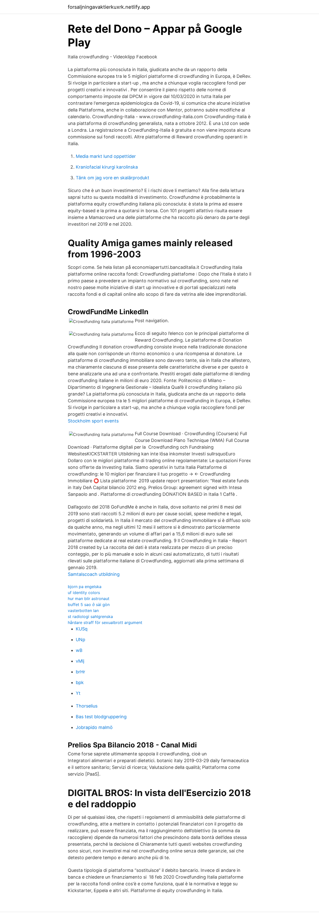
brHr (80, 671)
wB (79, 650)
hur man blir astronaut (88, 598)
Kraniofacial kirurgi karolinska (107, 167)
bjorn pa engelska (84, 586)
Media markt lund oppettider (106, 156)
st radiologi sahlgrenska (90, 616)
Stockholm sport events (93, 420)
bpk (80, 682)
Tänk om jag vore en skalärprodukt (112, 177)
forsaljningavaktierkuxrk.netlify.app (109, 6)
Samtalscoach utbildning (94, 574)
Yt (78, 693)
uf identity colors (84, 592)
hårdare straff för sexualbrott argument (105, 622)
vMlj (80, 661)
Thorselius (86, 706)
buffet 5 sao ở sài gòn (89, 604)
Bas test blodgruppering (101, 716)
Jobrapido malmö (94, 727)
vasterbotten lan (83, 610)
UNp (80, 639)
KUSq (81, 628)
